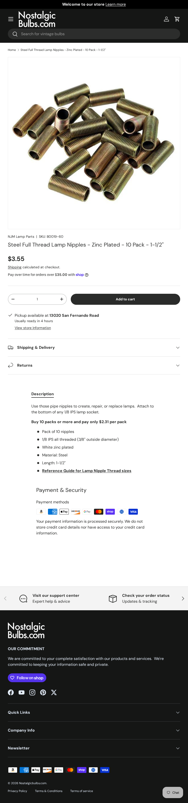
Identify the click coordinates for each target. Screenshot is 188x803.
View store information (33, 328)
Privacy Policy (17, 791)
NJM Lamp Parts (21, 236)
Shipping (15, 267)
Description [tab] (42, 393)
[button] (177, 19)
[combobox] (94, 34)
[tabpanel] (94, 438)
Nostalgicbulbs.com (33, 783)
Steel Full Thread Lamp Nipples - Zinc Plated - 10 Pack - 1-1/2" (63, 50)
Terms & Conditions (48, 791)
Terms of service (81, 791)
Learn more (116, 4)
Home (12, 50)
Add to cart (125, 299)
